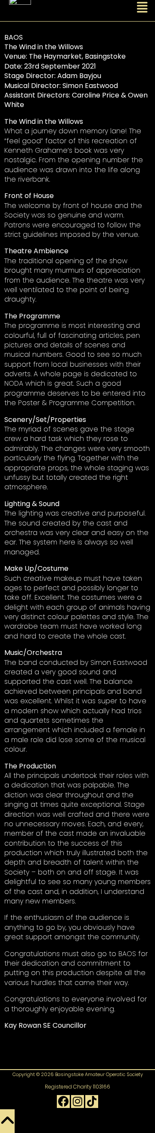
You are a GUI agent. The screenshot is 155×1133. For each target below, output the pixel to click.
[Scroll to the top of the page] (7, 1121)
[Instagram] (77, 1101)
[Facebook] (63, 1101)
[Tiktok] (91, 1101)
